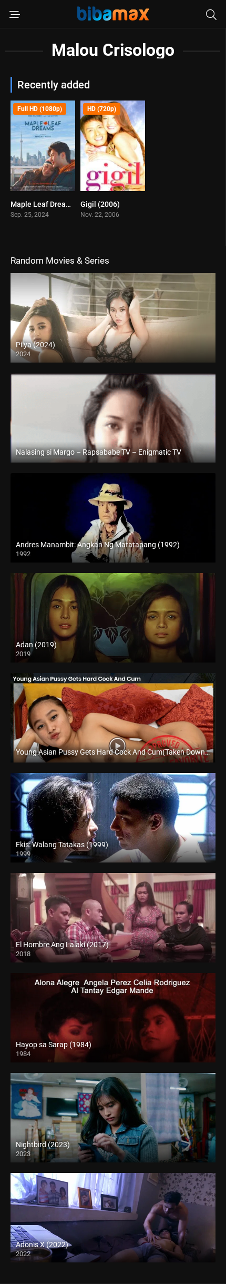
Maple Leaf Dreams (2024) (55, 204)
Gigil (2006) (100, 204)
